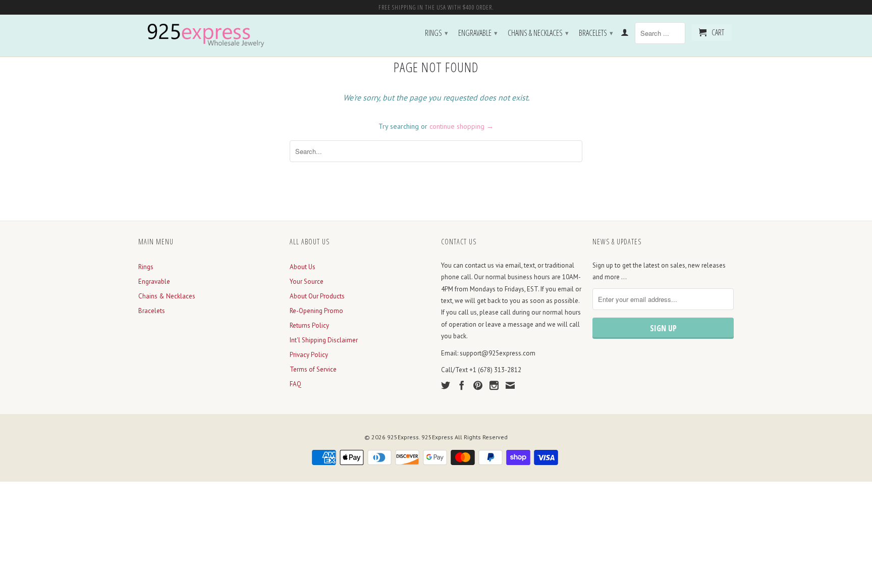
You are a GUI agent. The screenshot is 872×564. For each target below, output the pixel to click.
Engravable (478, 32)
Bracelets (596, 32)
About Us (302, 267)
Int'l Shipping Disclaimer (324, 340)
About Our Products (317, 296)
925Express (403, 437)
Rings (436, 32)
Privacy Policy (309, 354)
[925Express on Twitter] (445, 385)
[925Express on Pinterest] (477, 385)
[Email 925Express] (510, 385)
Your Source (306, 281)
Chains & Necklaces (538, 32)
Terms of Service (313, 369)
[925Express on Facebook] (461, 385)
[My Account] (625, 34)
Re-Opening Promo (316, 310)
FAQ (295, 384)
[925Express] (209, 35)
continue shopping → (461, 126)
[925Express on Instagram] (494, 385)
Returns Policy (309, 325)
